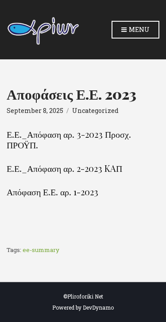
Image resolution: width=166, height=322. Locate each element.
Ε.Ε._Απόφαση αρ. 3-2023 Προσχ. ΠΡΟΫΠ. (69, 139)
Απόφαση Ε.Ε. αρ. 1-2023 (52, 191)
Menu (138, 29)
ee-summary (41, 250)
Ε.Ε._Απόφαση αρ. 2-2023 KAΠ (64, 168)
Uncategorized (95, 110)
